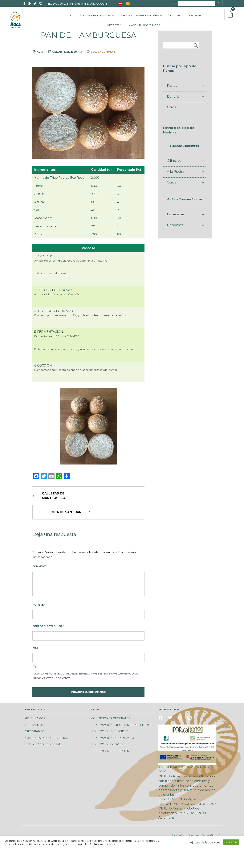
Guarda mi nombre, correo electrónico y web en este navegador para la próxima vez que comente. (85, 676)
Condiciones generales (110, 718)
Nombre (38, 604)
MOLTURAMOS (34, 718)
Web (35, 647)
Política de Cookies (107, 744)
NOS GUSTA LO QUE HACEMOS (46, 738)
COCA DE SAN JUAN (65, 512)
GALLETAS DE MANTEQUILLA (54, 496)
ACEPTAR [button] (231, 842)
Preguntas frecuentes (110, 751)
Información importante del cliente (121, 725)
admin (41, 51)
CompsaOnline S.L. (212, 835)
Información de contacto (112, 738)
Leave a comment (103, 51)
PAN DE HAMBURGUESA (88, 35)
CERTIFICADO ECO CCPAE (42, 744)
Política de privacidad (109, 731)
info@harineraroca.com (88, 3)
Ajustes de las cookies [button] (205, 842)
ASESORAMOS (34, 731)
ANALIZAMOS (34, 725)
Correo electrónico (48, 626)
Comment (39, 566)
